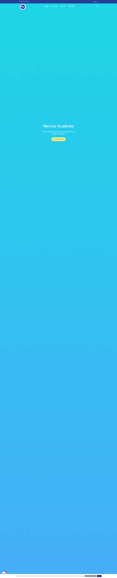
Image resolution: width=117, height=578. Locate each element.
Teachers (63, 6)
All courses (54, 6)
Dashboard (71, 6)
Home (47, 6)
